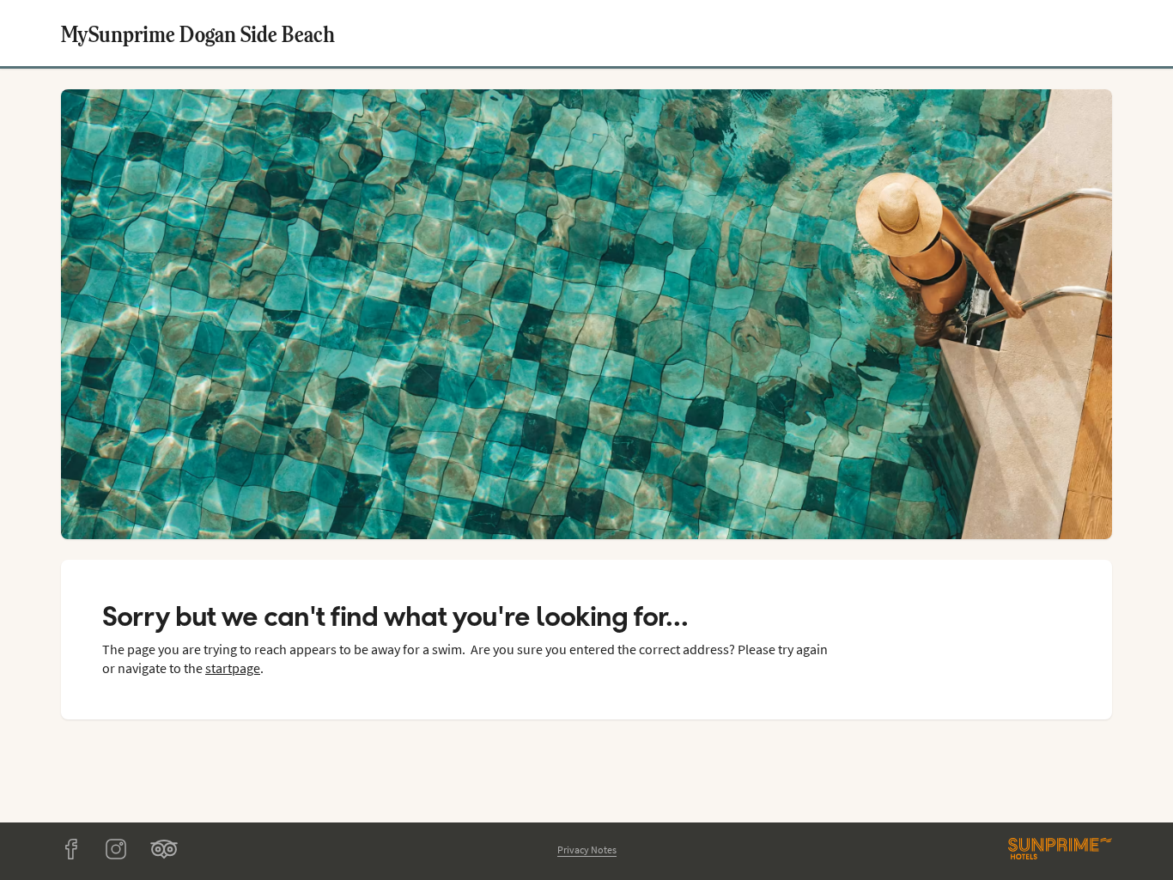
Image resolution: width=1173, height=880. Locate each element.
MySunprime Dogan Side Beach (198, 33)
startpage (232, 668)
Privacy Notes (587, 849)
